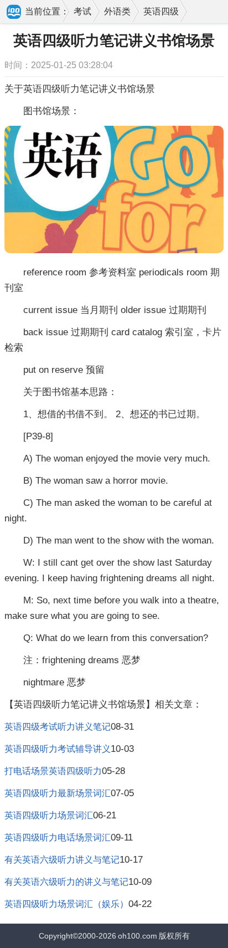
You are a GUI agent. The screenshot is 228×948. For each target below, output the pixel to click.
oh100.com (137, 935)
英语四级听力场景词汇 (48, 815)
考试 (82, 11)
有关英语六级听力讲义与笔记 (62, 859)
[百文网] (14, 12)
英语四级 (161, 11)
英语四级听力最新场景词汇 (57, 793)
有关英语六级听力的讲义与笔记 (66, 881)
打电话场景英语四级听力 (53, 771)
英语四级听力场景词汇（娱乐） (66, 904)
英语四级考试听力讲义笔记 (57, 726)
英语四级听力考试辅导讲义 (57, 749)
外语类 (117, 11)
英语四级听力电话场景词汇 (57, 837)
